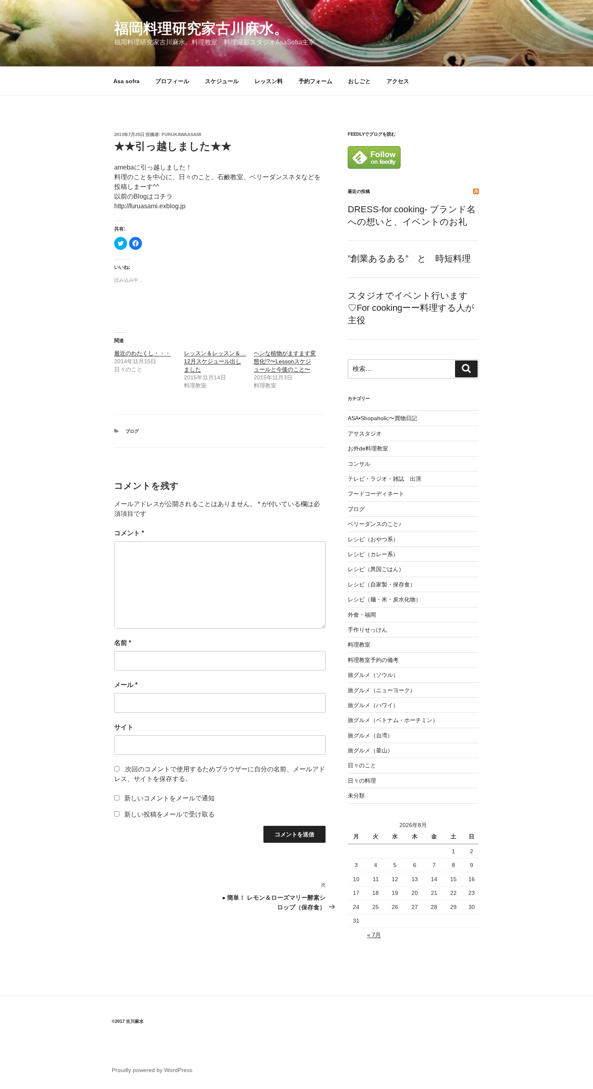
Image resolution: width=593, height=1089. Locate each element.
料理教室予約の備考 (373, 660)
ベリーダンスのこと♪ (374, 524)
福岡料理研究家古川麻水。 (201, 28)
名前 (122, 642)
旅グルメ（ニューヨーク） (382, 690)
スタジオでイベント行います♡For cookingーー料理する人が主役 (411, 308)
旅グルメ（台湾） (370, 735)
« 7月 (374, 935)
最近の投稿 (359, 191)
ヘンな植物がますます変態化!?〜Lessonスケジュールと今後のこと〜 (285, 361)
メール (126, 684)
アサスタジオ (365, 433)
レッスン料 (269, 81)
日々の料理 (362, 780)
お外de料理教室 (368, 448)
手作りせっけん (367, 629)
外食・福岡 (362, 615)
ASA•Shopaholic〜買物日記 (382, 418)
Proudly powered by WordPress (152, 1070)
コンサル (359, 464)
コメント (129, 533)
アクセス (397, 81)
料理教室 (359, 644)
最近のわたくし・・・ (142, 353)
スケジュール (222, 81)
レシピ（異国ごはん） (376, 569)
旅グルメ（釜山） (370, 750)
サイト (124, 727)
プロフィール (172, 81)
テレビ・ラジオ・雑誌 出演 (384, 478)
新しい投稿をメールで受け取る (169, 814)
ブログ (132, 431)
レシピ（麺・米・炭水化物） (384, 599)
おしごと (359, 81)
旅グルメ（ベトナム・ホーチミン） (393, 720)
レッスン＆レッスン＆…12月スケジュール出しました (215, 361)
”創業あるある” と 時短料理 (409, 258)
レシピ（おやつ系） (373, 539)
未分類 (356, 795)
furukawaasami (181, 134)
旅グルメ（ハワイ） (373, 705)
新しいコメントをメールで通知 (169, 798)
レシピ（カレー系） (373, 554)
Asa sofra (126, 81)
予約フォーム (315, 81)
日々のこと (362, 765)
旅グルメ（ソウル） (373, 675)
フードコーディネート (376, 493)
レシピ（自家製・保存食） (382, 584)
